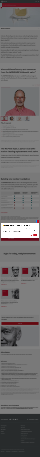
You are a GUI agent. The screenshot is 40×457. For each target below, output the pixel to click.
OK (35, 235)
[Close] (38, 221)
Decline (30, 235)
